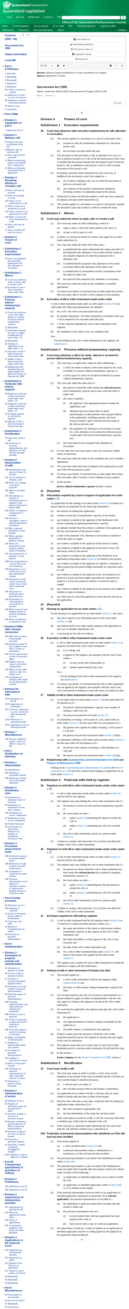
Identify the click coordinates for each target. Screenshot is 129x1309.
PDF (44, 66)
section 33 (92, 1146)
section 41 (92, 559)
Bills (71, 26)
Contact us (48, 17)
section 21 (104, 503)
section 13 (109, 735)
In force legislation (20, 26)
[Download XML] (52, 65)
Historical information (43, 30)
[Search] (123, 17)
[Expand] (23, 35)
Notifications (8, 30)
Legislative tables (108, 26)
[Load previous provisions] (82, 112)
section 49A (69, 1161)
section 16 (109, 755)
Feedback (122, 30)
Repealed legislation (86, 26)
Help (59, 17)
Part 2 (39, 95)
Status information (16, 54)
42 (67, 1188)
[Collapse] (28, 35)
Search (60, 30)
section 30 (108, 951)
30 (58, 923)
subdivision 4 (60, 343)
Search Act (83, 59)
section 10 (103, 715)
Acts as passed (41, 26)
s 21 (57, 498)
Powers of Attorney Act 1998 (64, 763)
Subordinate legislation (82, 44)
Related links (34, 17)
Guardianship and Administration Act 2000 (93, 759)
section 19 (109, 303)
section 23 (62, 621)
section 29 (115, 920)
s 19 (49, 789)
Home (5, 26)
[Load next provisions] (82, 1239)
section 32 (68, 836)
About (9, 17)
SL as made (58, 26)
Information (23, 30)
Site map (20, 17)
